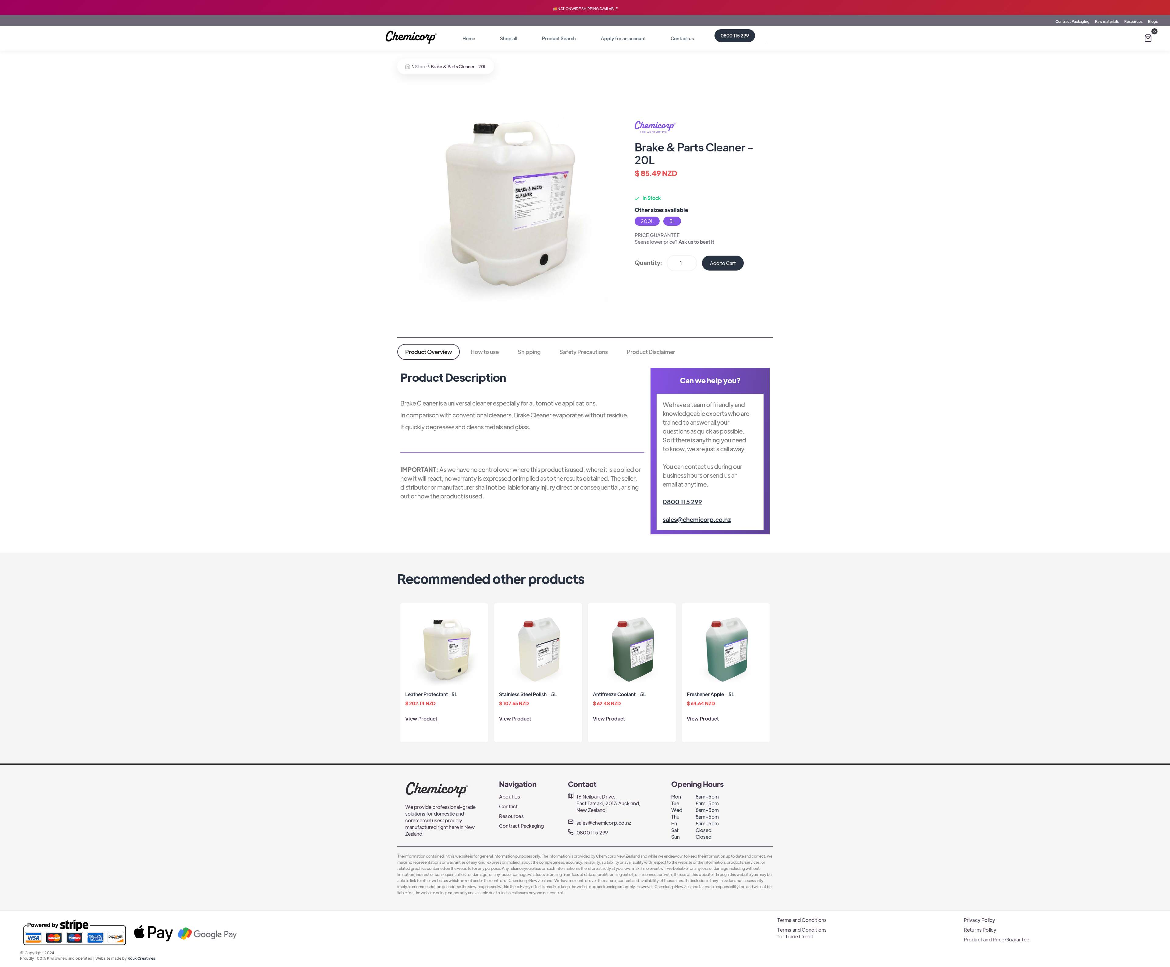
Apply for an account (623, 38)
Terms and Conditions (802, 920)
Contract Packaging (1072, 21)
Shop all (508, 38)
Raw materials (1107, 21)
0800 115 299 (735, 35)
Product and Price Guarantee (996, 939)
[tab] (428, 352)
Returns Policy (980, 929)
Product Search (559, 38)
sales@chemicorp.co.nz (697, 519)
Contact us (682, 38)
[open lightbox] (502, 196)
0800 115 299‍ (682, 501)
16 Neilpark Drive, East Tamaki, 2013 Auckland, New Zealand (608, 803)
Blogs (1153, 21)
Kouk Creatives (141, 958)
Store (421, 66)
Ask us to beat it (696, 242)
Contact (508, 806)
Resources (1133, 21)
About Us (509, 796)
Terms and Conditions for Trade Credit (802, 933)
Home (469, 38)
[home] (412, 37)
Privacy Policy (979, 920)
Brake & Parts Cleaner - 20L (459, 66)
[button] (1148, 38)
